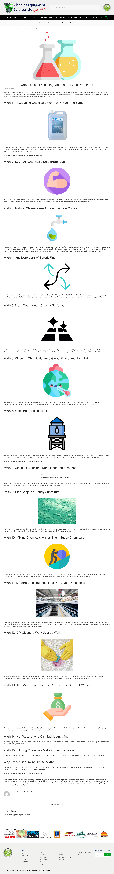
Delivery (61, 852)
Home (5, 29)
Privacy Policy (63, 859)
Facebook (87, 852)
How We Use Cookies (65, 862)
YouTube (79, 852)
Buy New (42, 854)
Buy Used (43, 857)
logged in (15, 815)
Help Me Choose (45, 859)
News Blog (12, 29)
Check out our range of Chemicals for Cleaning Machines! (23, 155)
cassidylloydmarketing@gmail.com (23, 792)
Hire (41, 852)
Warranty (61, 854)
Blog (41, 864)
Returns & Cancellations (65, 857)
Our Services (44, 862)
